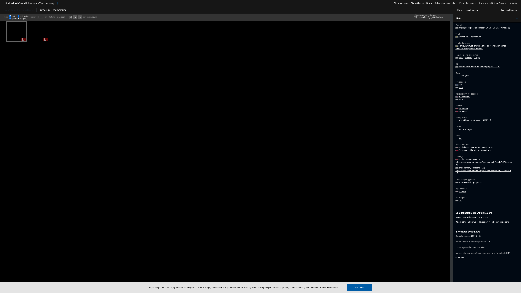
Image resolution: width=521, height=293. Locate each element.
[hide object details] (451, 153)
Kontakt (513, 3)
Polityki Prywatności (329, 287)
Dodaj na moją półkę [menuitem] (446, 3)
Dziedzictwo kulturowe (465, 217)
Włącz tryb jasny (401, 3)
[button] (487, 18)
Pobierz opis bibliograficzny (491, 3)
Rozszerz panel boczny (467, 10)
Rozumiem (359, 287)
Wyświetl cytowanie (468, 3)
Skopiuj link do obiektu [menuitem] (421, 3)
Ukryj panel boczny (508, 10)
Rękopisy (483, 217)
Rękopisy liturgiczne (500, 222)
